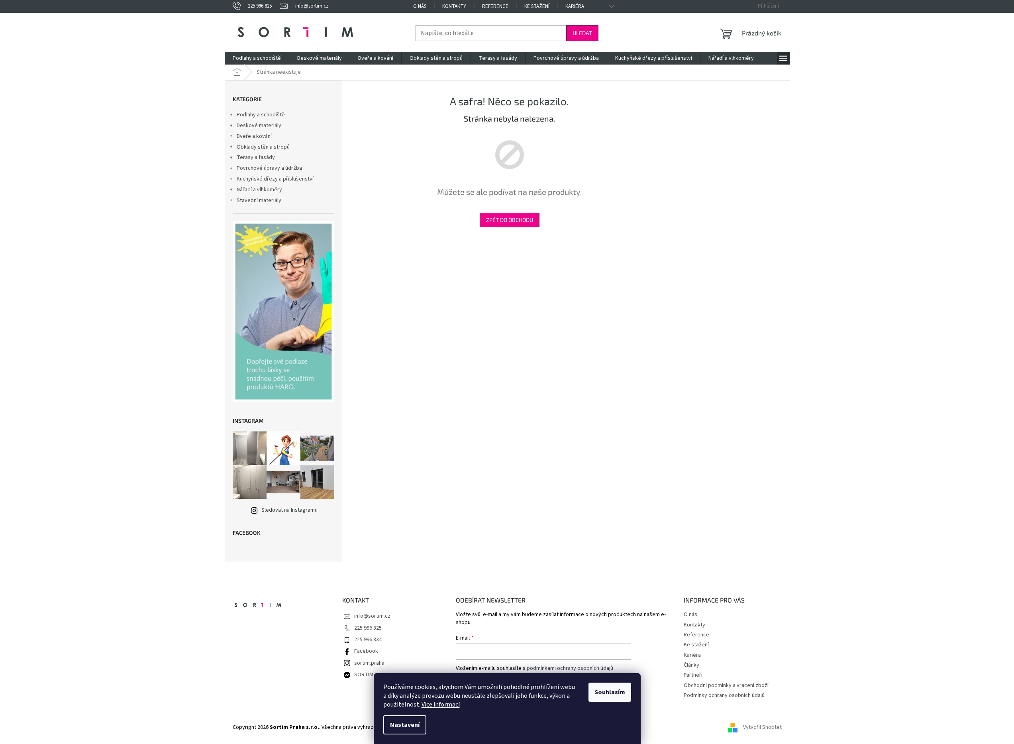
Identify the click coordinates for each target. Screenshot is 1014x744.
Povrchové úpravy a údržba (269, 168)
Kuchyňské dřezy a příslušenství (275, 179)
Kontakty (454, 6)
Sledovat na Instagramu (289, 510)
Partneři (693, 675)
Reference (495, 6)
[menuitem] (257, 58)
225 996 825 (368, 628)
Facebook (366, 651)
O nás (419, 6)
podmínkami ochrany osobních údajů (570, 668)
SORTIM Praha (371, 675)
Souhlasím (609, 692)
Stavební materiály (259, 200)
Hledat (582, 32)
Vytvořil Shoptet (762, 727)
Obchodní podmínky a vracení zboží (726, 685)
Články (691, 665)
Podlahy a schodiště (261, 115)
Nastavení (405, 724)
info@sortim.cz (372, 616)
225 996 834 (368, 640)
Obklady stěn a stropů (263, 147)
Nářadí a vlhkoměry (259, 190)
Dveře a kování (254, 136)
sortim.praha (369, 663)
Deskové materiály (259, 126)
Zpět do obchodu (509, 219)
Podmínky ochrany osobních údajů (724, 695)
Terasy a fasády (256, 157)
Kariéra (574, 6)
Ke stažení (536, 6)
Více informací (441, 704)
